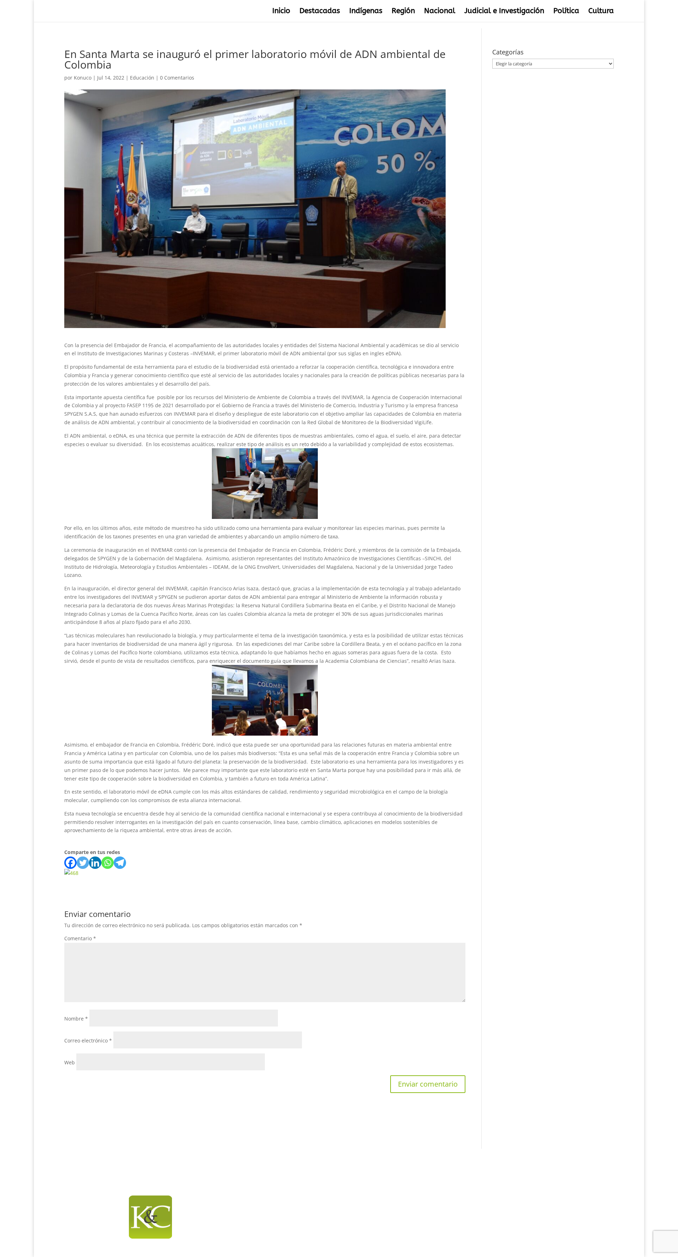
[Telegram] (120, 862)
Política (566, 11)
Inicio (281, 11)
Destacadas (319, 11)
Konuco (82, 77)
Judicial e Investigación (504, 11)
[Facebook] (70, 862)
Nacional (439, 11)
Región (403, 11)
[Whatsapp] (107, 862)
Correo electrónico (88, 1040)
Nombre (76, 1018)
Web (69, 1062)
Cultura (601, 11)
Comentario (80, 938)
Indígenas (365, 11)
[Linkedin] (95, 862)
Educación (142, 77)
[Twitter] (83, 862)
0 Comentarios (177, 77)
